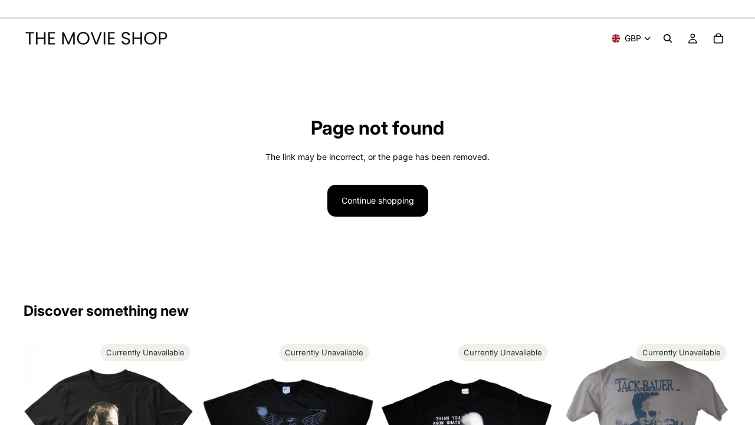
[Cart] (718, 38)
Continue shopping (378, 200)
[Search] (668, 38)
